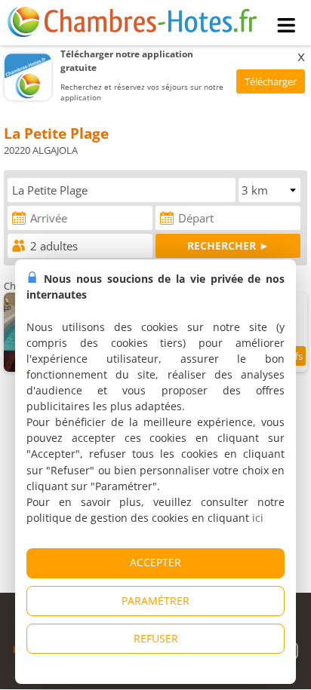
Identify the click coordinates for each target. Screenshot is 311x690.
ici (257, 518)
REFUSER (156, 638)
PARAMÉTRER (155, 600)
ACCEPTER (155, 562)
